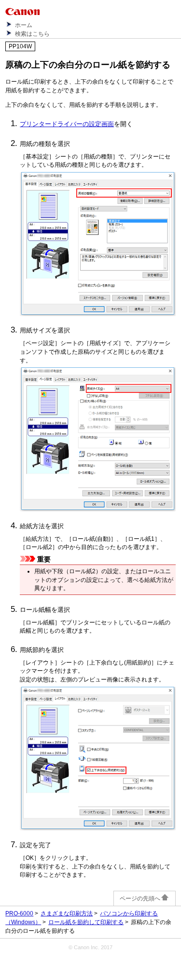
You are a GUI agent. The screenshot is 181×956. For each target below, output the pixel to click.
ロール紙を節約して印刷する (86, 922)
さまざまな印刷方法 (67, 913)
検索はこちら (32, 33)
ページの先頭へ (140, 898)
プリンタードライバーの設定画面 (67, 124)
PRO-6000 (19, 913)
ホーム (23, 25)
